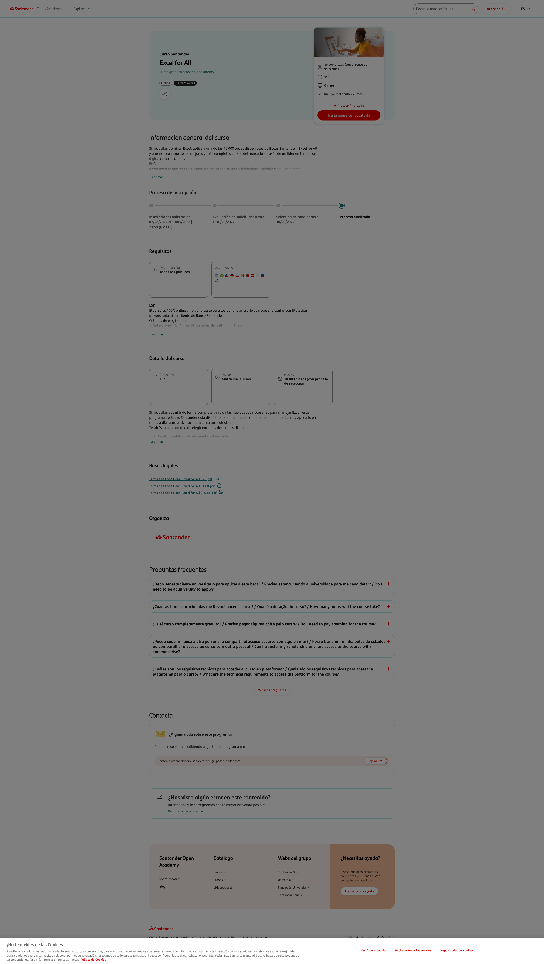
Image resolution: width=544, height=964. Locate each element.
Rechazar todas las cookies (413, 950)
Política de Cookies (93, 959)
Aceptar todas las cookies (456, 950)
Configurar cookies (374, 950)
